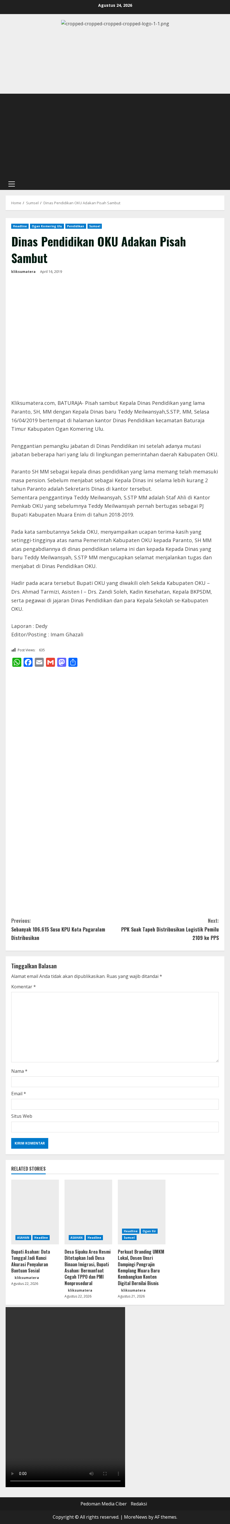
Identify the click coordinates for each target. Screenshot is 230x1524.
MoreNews (135, 1517)
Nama (19, 1071)
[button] (12, 184)
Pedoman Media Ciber (104, 1504)
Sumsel (94, 226)
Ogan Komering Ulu (47, 226)
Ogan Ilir (149, 1231)
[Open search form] (222, 184)
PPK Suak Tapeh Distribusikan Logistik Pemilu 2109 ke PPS (170, 929)
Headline (20, 226)
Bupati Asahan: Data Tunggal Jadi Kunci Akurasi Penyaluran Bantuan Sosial (30, 1261)
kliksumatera (23, 271)
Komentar (23, 987)
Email (18, 1093)
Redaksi (139, 1504)
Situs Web (21, 1116)
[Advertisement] (115, 135)
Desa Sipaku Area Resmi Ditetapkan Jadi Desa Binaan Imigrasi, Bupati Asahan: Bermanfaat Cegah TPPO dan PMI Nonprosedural (88, 1267)
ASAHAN (23, 1238)
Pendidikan (75, 226)
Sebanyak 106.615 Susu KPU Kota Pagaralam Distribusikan (58, 929)
